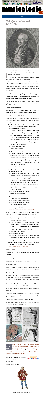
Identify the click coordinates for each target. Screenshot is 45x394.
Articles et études (33, 346)
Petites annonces (30, 349)
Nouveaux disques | (17, 349)
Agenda (23, 349)
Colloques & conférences (27, 351)
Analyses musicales (26, 348)
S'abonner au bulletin (27, 344)
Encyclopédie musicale (23, 346)
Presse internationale (16, 351)
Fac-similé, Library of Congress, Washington (18, 246)
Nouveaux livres (35, 348)
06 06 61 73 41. (18, 359)
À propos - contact (16, 344)
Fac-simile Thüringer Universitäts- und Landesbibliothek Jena (22, 209)
